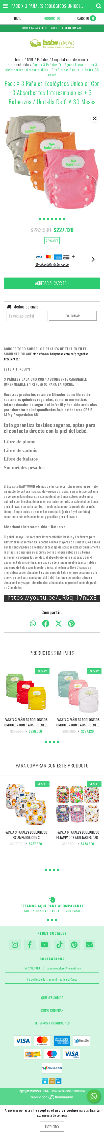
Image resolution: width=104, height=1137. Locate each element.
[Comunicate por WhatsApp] (93, 1096)
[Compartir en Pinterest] (71, 623)
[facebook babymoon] (30, 945)
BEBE (30, 59)
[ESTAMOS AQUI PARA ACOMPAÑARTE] (52, 899)
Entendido (52, 1126)
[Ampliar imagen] (94, 118)
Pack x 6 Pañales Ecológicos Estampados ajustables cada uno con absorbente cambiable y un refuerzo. (78, 834)
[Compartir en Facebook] (45, 623)
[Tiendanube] (52, 1098)
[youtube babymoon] (44, 945)
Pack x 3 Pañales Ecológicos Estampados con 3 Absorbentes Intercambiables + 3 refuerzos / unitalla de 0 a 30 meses (26, 834)
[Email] (89, 945)
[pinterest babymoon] (74, 945)
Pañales (42, 59)
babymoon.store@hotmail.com (64, 968)
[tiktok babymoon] (59, 945)
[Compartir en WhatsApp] (33, 623)
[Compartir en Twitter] (58, 623)
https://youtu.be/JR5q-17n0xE (52, 598)
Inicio (19, 59)
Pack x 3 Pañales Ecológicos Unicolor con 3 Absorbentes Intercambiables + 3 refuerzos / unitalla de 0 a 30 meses (26, 722)
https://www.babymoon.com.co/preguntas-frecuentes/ (47, 356)
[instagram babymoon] (15, 945)
